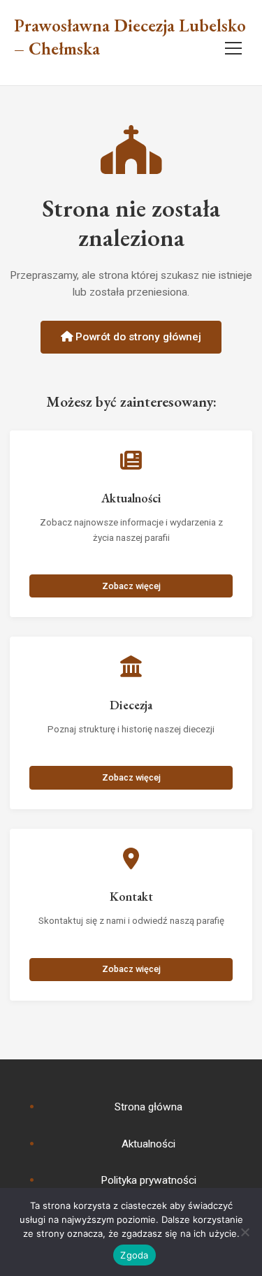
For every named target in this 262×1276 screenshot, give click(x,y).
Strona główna (148, 1107)
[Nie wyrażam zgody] (245, 1232)
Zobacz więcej (131, 586)
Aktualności (148, 1144)
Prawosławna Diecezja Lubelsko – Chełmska (130, 37)
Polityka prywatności (148, 1180)
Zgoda (134, 1255)
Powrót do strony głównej (137, 337)
